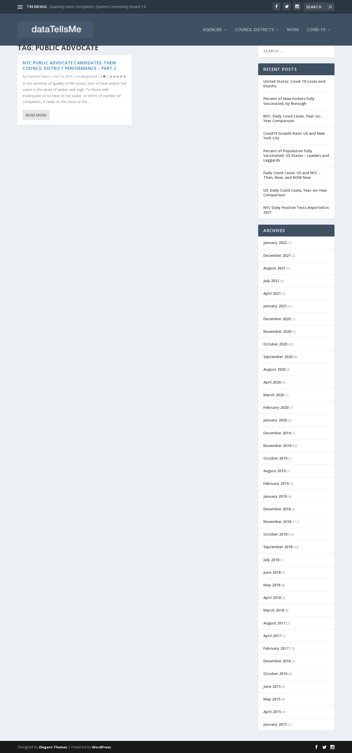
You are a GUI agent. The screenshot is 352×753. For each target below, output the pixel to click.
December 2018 (277, 508)
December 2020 (277, 318)
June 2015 (272, 686)
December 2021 (277, 255)
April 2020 (272, 382)
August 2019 (274, 470)
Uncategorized (86, 76)
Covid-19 (316, 30)
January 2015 (275, 724)
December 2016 (277, 660)
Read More (36, 115)
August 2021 (274, 268)
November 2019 (277, 445)
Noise (293, 30)
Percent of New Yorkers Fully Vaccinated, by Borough (289, 101)
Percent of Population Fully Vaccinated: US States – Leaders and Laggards (296, 155)
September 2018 (277, 546)
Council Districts (254, 30)
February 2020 (276, 407)
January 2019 (275, 496)
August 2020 (274, 369)
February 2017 (276, 648)
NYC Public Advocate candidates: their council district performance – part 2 (69, 65)
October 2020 (275, 344)
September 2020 (277, 356)
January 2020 (275, 420)
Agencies (212, 30)
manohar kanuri (38, 76)
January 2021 (275, 305)
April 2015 (272, 711)
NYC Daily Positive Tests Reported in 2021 (296, 210)
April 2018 (272, 597)
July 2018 (271, 559)
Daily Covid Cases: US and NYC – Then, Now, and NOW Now (292, 175)
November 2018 (277, 521)
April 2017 (272, 635)
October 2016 (275, 673)
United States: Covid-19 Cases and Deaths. (294, 83)
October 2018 (275, 534)
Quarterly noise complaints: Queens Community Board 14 (97, 6)
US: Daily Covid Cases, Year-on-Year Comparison (295, 192)
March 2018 (273, 610)
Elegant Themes (53, 747)
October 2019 (275, 458)
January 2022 (275, 242)
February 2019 (276, 483)
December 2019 (277, 432)
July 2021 (271, 280)
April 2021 (272, 293)
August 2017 (274, 623)
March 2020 (273, 394)
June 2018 (272, 572)
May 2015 (271, 699)
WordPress (101, 747)
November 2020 (277, 331)
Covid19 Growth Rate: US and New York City (294, 135)
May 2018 (271, 584)
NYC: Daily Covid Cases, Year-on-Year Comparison (292, 118)
